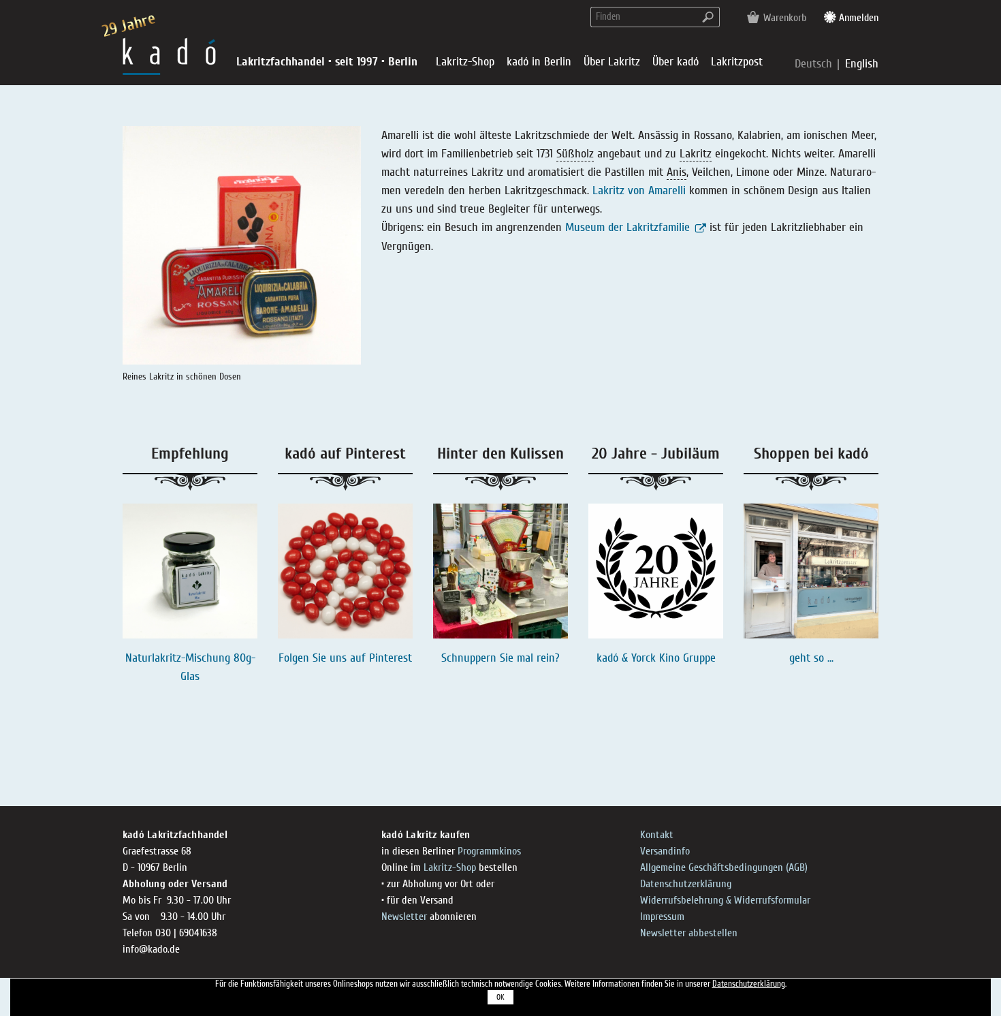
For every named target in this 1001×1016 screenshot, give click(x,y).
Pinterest (390, 658)
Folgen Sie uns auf (324, 658)
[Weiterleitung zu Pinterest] (345, 571)
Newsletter (404, 916)
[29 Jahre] (169, 55)
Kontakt (656, 835)
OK (500, 997)
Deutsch (815, 64)
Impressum (662, 916)
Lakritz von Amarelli (639, 190)
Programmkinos (489, 851)
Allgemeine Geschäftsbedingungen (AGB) (724, 867)
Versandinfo (665, 851)
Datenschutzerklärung (685, 884)
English (861, 64)
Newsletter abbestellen (688, 933)
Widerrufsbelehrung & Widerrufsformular (725, 900)
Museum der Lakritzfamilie (627, 227)
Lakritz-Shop (450, 867)
